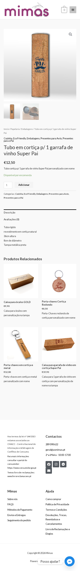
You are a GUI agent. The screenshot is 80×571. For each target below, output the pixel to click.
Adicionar (23, 184)
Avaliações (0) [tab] (11, 219)
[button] (70, 34)
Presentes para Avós (51, 138)
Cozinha (8, 138)
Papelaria (15, 129)
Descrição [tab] (9, 212)
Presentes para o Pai (13, 198)
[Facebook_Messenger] (70, 561)
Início (6, 129)
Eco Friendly (19, 138)
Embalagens (27, 129)
